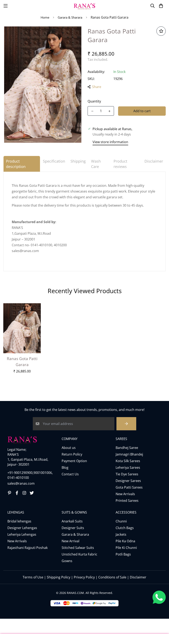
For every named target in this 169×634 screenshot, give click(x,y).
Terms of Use (33, 577)
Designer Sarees (128, 480)
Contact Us (70, 474)
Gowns (67, 561)
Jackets (121, 534)
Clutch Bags (125, 528)
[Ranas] (84, 6)
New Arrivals (125, 494)
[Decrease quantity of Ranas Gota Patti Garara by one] (92, 111)
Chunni (121, 521)
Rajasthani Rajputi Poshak (27, 547)
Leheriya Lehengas (21, 534)
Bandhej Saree (127, 447)
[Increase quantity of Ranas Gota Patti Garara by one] (109, 111)
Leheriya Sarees (128, 467)
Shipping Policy (58, 577)
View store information (110, 142)
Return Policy (72, 454)
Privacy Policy (84, 577)
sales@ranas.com (21, 483)
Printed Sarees (127, 500)
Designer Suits (73, 528)
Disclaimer (138, 577)
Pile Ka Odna (125, 541)
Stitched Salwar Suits (78, 547)
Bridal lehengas (19, 521)
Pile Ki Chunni (126, 547)
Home (45, 17)
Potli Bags (123, 554)
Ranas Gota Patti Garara (22, 361)
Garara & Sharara (70, 17)
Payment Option (74, 461)
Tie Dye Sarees (127, 474)
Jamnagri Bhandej (129, 454)
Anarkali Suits (72, 521)
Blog (65, 467)
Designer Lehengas (22, 528)
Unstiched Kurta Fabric (79, 554)
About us (69, 447)
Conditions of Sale (112, 577)
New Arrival (70, 541)
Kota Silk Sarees (128, 461)
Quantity (94, 101)
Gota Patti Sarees (129, 487)
